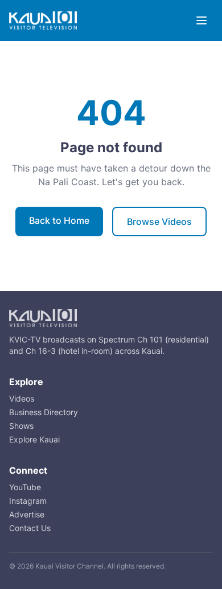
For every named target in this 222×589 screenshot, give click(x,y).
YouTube (25, 487)
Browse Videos (159, 221)
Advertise (26, 514)
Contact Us (30, 528)
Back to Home (59, 220)
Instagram (28, 501)
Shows (21, 426)
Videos (21, 398)
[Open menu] (201, 20)
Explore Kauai (34, 439)
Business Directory (43, 412)
